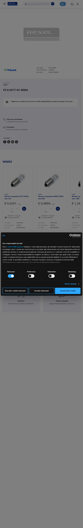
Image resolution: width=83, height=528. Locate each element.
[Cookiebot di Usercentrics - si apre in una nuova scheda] (71, 235)
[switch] (31, 276)
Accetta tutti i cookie (68, 291)
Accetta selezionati (41, 291)
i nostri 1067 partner (15, 247)
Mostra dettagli (70, 284)
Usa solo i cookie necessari (15, 291)
